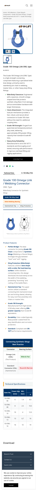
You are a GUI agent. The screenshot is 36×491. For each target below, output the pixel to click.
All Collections (12, 12)
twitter (7, 166)
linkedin (13, 166)
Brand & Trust (8, 454)
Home (5, 12)
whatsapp (10, 166)
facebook (4, 166)
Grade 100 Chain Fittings (19, 14)
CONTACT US (18, 159)
